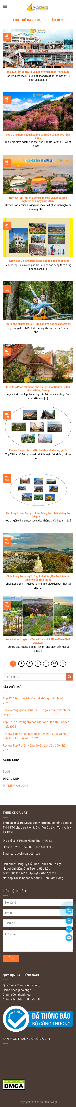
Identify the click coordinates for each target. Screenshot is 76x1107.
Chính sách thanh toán (17, 994)
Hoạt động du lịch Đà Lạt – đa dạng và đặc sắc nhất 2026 (38, 323)
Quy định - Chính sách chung (21, 985)
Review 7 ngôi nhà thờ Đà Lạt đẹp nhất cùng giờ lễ (38, 450)
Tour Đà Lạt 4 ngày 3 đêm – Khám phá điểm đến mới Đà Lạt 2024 (38, 641)
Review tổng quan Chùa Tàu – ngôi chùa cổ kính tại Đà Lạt (36, 712)
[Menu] (5, 6)
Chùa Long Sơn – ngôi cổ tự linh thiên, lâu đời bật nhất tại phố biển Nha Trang (38, 578)
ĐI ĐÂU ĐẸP (11, 778)
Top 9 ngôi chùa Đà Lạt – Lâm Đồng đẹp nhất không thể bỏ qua (38, 515)
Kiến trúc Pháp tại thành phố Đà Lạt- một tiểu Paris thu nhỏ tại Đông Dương (38, 389)
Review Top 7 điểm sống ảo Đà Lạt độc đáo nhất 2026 (38, 260)
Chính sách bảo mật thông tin (22, 999)
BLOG (6, 771)
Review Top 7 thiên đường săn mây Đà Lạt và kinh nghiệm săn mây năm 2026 (38, 199)
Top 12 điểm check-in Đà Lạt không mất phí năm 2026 (38, 71)
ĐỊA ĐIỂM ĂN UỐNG (15, 785)
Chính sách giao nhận (17, 990)
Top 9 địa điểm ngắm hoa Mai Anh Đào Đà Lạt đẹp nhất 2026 (38, 136)
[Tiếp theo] (63, 664)
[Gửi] (69, 676)
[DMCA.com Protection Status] (14, 1084)
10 (54, 663)
